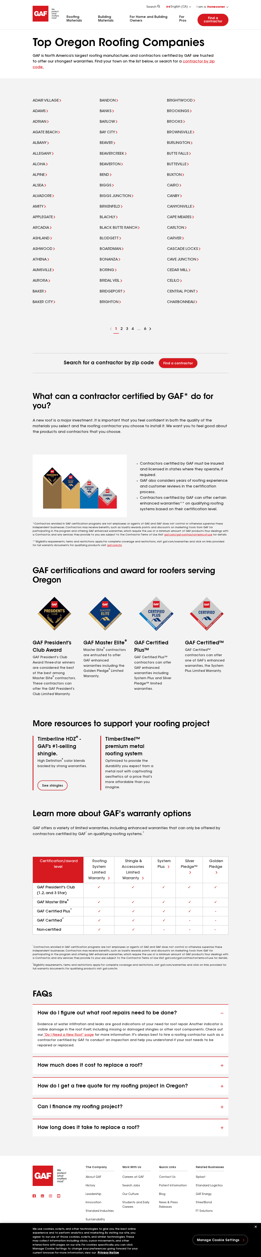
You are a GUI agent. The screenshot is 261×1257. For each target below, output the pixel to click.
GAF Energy (203, 1194)
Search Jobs (131, 1185)
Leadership (93, 1194)
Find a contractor (213, 20)
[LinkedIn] (42, 1196)
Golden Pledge (216, 864)
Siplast (200, 1177)
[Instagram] (50, 1196)
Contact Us (167, 1177)
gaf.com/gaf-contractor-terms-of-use (188, 535)
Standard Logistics (209, 1185)
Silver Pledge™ (189, 864)
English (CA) (179, 6)
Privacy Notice (108, 1253)
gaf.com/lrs (114, 545)
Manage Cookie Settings (218, 1240)
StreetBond (204, 1202)
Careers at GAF (133, 1177)
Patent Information (173, 1185)
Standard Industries (100, 1211)
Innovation (93, 1202)
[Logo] (46, 23)
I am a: (211, 7)
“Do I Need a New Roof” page (68, 1035)
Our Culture (130, 1194)
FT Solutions (204, 1211)
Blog (162, 1194)
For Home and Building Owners (148, 18)
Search (151, 7)
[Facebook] (34, 1196)
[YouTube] (58, 1196)
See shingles (52, 785)
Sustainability (95, 1219)
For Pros (182, 18)
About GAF (93, 1177)
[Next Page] (150, 329)
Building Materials (106, 18)
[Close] (256, 1227)
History (90, 1185)
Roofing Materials (74, 18)
